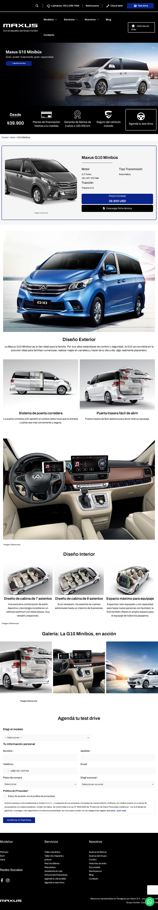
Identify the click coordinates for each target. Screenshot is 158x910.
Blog (91, 875)
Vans (12, 137)
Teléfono (8, 764)
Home (5, 137)
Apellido (86, 751)
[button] (55, 19)
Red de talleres (52, 863)
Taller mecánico (52, 852)
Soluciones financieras (55, 875)
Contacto (93, 878)
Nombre (8, 751)
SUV (2, 856)
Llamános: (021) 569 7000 (65, 5)
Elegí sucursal (89, 777)
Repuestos (50, 867)
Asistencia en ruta (53, 871)
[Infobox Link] (141, 120)
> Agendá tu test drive (19, 63)
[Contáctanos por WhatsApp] (149, 901)
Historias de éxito (97, 863)
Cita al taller (116, 5)
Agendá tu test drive (54, 882)
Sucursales (94, 867)
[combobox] (9, 771)
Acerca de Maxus (98, 852)
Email (84, 764)
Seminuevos (92, 5)
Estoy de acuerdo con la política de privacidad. (31, 796)
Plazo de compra (12, 777)
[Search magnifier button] (37, 5)
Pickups (4, 852)
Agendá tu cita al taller (55, 878)
